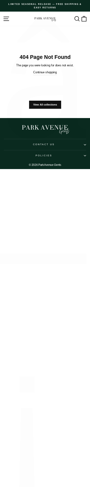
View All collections (45, 104)
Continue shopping (45, 72)
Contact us (44, 144)
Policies (44, 155)
